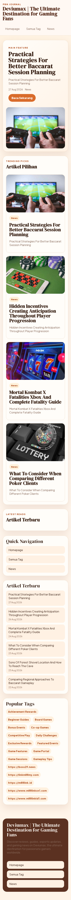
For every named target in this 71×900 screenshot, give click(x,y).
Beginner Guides (18, 719)
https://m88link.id (20, 782)
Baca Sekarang (22, 98)
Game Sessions (17, 759)
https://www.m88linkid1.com (27, 798)
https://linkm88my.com (23, 774)
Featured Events (47, 743)
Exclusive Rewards (20, 743)
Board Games (43, 719)
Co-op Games (40, 727)
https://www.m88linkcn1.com (27, 790)
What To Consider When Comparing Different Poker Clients (35, 478)
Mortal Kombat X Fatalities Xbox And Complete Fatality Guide (35, 397)
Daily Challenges (46, 735)
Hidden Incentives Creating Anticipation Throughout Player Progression (32, 313)
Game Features (17, 751)
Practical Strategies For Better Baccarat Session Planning (35, 229)
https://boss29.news (22, 766)
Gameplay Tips (42, 759)
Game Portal (41, 751)
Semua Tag (33, 29)
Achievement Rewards (22, 711)
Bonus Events (16, 727)
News (50, 29)
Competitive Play (19, 735)
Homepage (12, 29)
